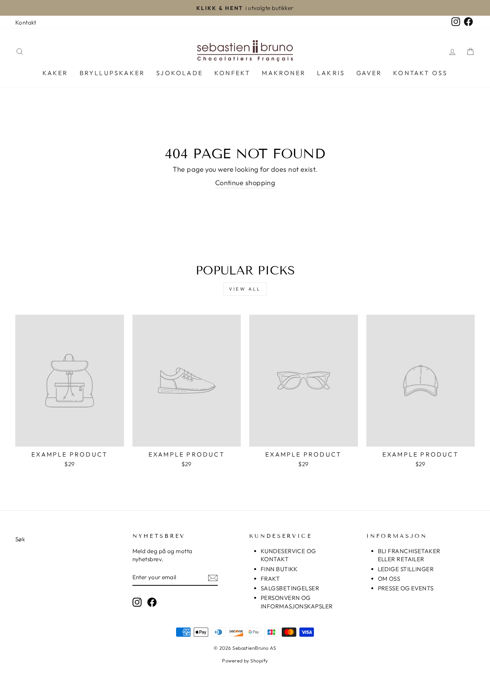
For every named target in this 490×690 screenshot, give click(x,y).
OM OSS (389, 578)
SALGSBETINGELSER (290, 588)
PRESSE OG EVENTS (406, 588)
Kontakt (25, 22)
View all (245, 289)
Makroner (283, 73)
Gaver (369, 73)
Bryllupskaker (112, 73)
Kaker (55, 73)
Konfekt (232, 73)
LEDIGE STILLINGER (406, 569)
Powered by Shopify (245, 660)
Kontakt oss (420, 73)
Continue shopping (245, 182)
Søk (20, 539)
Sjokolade (179, 73)
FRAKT (270, 578)
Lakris (331, 73)
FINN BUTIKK (279, 569)
